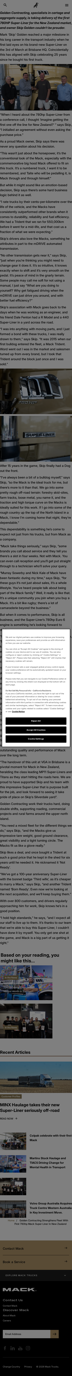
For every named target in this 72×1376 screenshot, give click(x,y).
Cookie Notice (18, 711)
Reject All (36, 721)
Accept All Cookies (36, 730)
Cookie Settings (36, 739)
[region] (36, 688)
